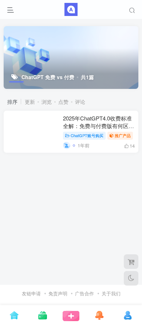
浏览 (47, 101)
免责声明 (57, 293)
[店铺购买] (131, 261)
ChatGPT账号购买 (87, 135)
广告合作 (84, 293)
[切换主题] (131, 278)
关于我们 (111, 293)
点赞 (63, 101)
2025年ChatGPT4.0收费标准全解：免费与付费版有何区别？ (97, 125)
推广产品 (123, 135)
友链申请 (31, 293)
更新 (30, 101)
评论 (80, 101)
